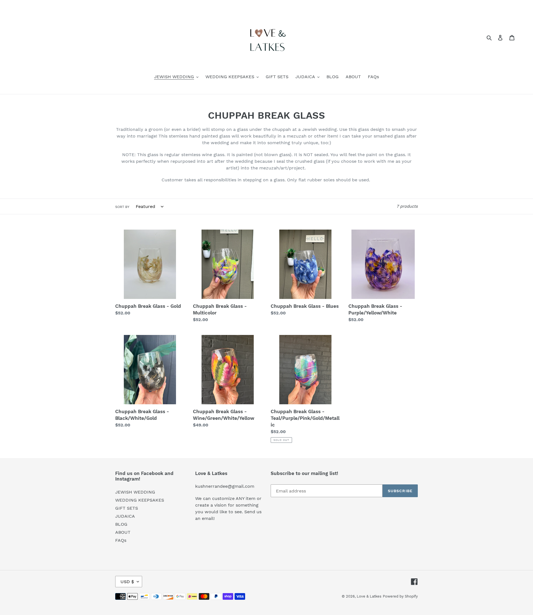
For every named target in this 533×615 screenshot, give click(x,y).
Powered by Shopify (400, 596)
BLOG (121, 524)
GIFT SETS (126, 508)
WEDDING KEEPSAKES (139, 500)
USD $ (127, 581)
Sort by (122, 207)
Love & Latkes (369, 596)
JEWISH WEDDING (135, 492)
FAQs (120, 540)
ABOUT (122, 532)
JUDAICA (125, 516)
